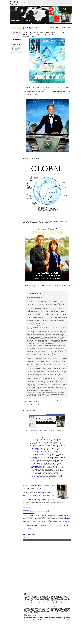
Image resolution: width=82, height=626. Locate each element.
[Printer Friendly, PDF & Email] (27, 538)
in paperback (39, 492)
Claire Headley (37, 464)
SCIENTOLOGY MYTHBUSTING (28, 513)
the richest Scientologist (66, 520)
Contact (55, 623)
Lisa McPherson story (46, 515)
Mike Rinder (32, 467)
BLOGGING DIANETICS (27, 507)
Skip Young (33, 470)
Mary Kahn (37, 472)
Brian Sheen (37, 442)
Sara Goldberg (36, 455)
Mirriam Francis (37, 452)
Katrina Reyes (37, 440)
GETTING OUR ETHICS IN (27, 511)
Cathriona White (61, 515)
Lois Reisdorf (38, 473)
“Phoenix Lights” (50, 527)
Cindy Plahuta (36, 463)
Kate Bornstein (35, 478)
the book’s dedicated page (28, 496)
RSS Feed (51, 623)
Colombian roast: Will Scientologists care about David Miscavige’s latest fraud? (34, 28)
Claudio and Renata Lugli (37, 454)
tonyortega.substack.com (16, 49)
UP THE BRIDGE (26, 510)
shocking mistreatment (41, 521)
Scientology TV (39, 539)
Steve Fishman (30, 518)
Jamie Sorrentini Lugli (37, 448)
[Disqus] (47, 577)
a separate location (51, 493)
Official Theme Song (66, 521)
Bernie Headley (35, 439)
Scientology (46, 23)
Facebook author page (40, 486)
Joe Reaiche (33, 460)
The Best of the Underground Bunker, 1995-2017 (32, 499)
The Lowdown (19, 25)
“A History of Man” (42, 520)
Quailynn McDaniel (37, 449)
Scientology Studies (34, 539)
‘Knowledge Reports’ (29, 517)
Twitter (50, 485)
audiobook (48, 492)
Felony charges (37, 518)
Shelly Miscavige (30, 515)
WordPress (41, 624)
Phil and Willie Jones (32, 475)
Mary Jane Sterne (35, 476)
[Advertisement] (50, 2)
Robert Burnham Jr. (37, 525)
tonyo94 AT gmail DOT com (38, 485)
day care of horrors (61, 517)
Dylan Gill (36, 451)
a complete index (36, 495)
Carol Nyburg (36, 446)
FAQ (33, 523)
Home (17, 23)
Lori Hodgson (32, 457)
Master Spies (53, 520)
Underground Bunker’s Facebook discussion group (43, 430)
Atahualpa (45, 624)
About (31, 23)
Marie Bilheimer (37, 458)
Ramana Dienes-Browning (37, 466)
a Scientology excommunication (45, 517)
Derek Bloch (37, 461)
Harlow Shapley (61, 527)
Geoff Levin (32, 443)
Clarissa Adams (32, 445)
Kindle (43, 492)
